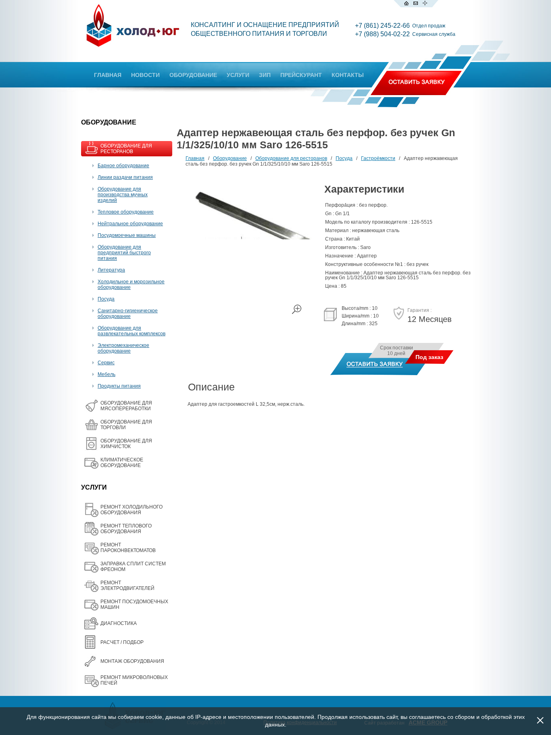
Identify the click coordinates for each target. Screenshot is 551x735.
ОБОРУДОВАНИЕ (193, 75)
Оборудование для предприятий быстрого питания (124, 252)
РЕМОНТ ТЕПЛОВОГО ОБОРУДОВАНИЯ (126, 528)
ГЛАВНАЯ (107, 75)
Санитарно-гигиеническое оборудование (128, 313)
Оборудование (230, 158)
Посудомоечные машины (127, 235)
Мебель (106, 374)
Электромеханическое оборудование (123, 348)
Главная (195, 158)
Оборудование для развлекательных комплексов (131, 330)
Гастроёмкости (378, 158)
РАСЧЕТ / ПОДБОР (122, 642)
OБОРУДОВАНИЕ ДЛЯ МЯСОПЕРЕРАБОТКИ (126, 405)
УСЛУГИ (238, 75)
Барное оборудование (123, 165)
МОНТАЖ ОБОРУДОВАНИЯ (132, 661)
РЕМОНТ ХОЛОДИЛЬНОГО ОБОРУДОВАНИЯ (131, 509)
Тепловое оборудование (126, 212)
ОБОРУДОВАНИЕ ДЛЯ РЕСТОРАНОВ (126, 148)
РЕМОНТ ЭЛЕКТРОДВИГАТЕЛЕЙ (127, 585)
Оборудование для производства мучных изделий (123, 194)
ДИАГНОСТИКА (118, 623)
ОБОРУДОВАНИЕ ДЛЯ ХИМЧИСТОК (126, 443)
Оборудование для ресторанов (291, 158)
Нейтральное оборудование (130, 223)
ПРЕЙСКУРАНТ (301, 75)
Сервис (106, 362)
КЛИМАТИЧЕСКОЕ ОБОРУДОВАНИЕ (121, 462)
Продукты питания (119, 386)
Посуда (106, 299)
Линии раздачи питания (125, 177)
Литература (111, 270)
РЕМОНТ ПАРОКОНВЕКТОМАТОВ (128, 547)
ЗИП (265, 75)
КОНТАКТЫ (348, 75)
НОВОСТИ (145, 75)
